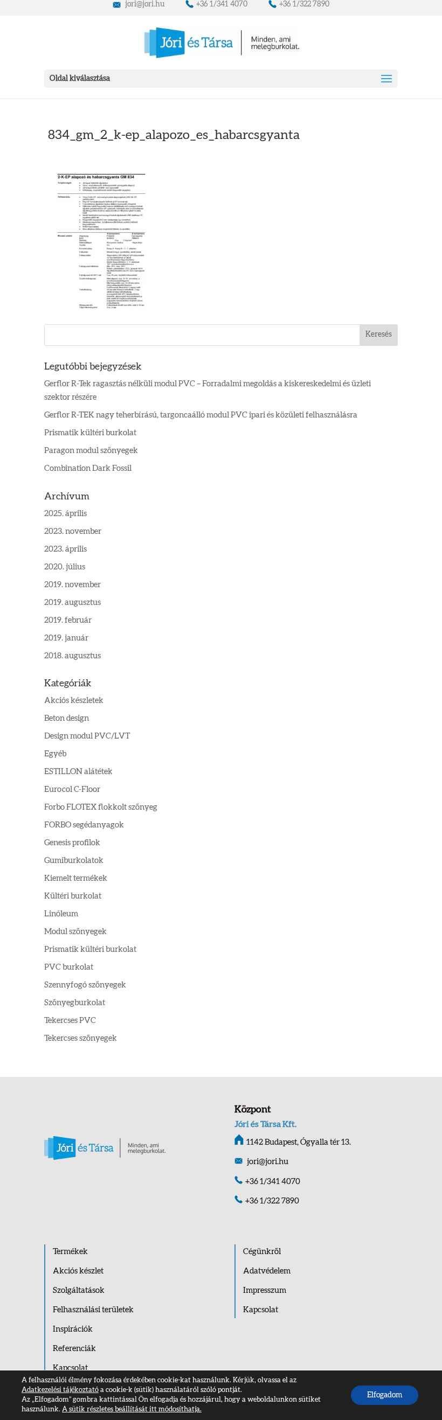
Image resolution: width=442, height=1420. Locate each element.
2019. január (66, 638)
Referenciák (74, 1349)
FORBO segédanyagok (84, 825)
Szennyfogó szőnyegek (85, 985)
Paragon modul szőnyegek (91, 451)
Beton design (66, 718)
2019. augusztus (72, 602)
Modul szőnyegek (75, 932)
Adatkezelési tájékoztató (60, 1390)
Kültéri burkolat (72, 896)
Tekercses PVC (70, 1021)
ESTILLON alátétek (78, 772)
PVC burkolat (68, 967)
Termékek (70, 1252)
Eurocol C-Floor (72, 789)
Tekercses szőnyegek (80, 1038)
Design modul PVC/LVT (87, 736)
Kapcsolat (70, 1368)
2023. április (65, 549)
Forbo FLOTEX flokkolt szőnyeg (100, 807)
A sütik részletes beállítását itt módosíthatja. (132, 1409)
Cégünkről (262, 1252)
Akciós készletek (73, 701)
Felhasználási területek (93, 1310)
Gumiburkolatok (73, 861)
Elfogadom (384, 1395)
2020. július (64, 567)
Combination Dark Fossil (88, 468)
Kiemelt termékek (75, 878)
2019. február (68, 620)
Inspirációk (73, 1329)
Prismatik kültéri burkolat (90, 433)
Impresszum (264, 1290)
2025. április (65, 514)
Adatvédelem (267, 1271)
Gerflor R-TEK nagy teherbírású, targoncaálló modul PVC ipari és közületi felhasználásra (200, 415)
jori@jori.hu (143, 4)
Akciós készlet (78, 1271)
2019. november (72, 585)
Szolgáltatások (79, 1290)
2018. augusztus (72, 656)
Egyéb (55, 754)
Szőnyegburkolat (74, 1003)
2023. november (72, 531)
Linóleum (61, 914)
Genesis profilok (72, 843)
